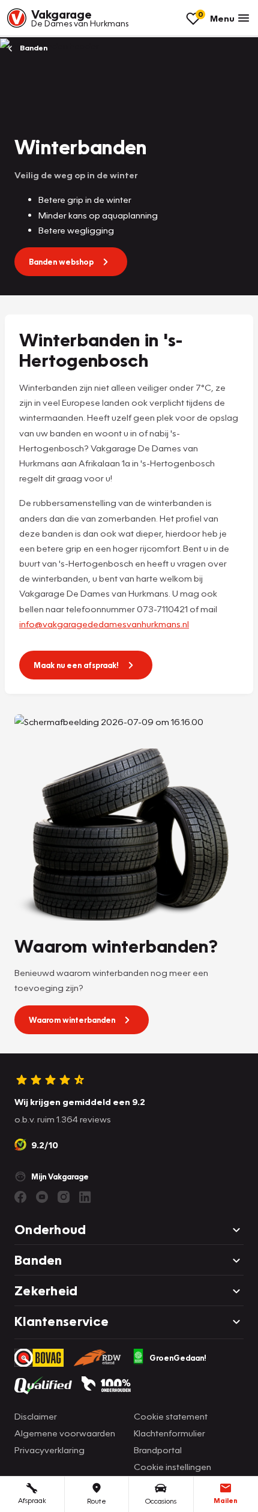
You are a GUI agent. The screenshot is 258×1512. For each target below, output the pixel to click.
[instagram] (64, 1197)
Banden (32, 48)
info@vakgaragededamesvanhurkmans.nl (104, 623)
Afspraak (32, 1500)
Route (96, 1500)
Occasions (160, 1500)
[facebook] (20, 1197)
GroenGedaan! (177, 1358)
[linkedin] (85, 1197)
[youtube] (42, 1197)
